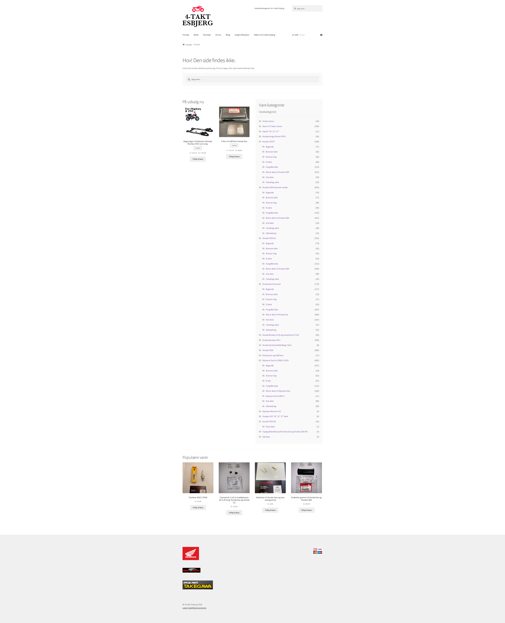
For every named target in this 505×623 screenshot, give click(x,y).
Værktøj (266, 436)
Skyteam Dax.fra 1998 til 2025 (275, 360)
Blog (228, 34)
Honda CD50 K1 (269, 238)
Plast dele (270, 426)
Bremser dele (272, 151)
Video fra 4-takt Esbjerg (264, 34)
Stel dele (270, 177)
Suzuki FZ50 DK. (269, 421)
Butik (196, 34)
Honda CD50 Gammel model (275, 187)
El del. (268, 380)
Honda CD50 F (268, 141)
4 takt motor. (268, 121)
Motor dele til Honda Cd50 (277, 172)
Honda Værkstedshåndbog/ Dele (277, 345)
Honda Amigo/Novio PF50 (274, 136)
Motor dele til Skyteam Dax (278, 391)
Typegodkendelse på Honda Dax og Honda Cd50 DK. (285, 431)
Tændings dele (272, 182)
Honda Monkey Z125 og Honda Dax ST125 (280, 335)
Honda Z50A (267, 350)
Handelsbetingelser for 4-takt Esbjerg (269, 8)
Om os (218, 34)
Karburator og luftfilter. (273, 355)
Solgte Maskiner (242, 34)
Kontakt (207, 34)
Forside (186, 34)
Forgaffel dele (272, 167)
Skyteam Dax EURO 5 (275, 396)
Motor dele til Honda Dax (277, 314)
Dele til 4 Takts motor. (272, 126)
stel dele (270, 274)
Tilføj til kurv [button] (197, 159)
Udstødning (271, 233)
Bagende (270, 146)
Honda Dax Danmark (271, 284)
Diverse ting (271, 156)
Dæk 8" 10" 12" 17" (270, 131)
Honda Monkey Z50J (271, 340)
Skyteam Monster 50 (271, 411)
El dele (269, 162)
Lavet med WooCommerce (194, 608)
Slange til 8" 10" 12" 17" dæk (275, 416)
